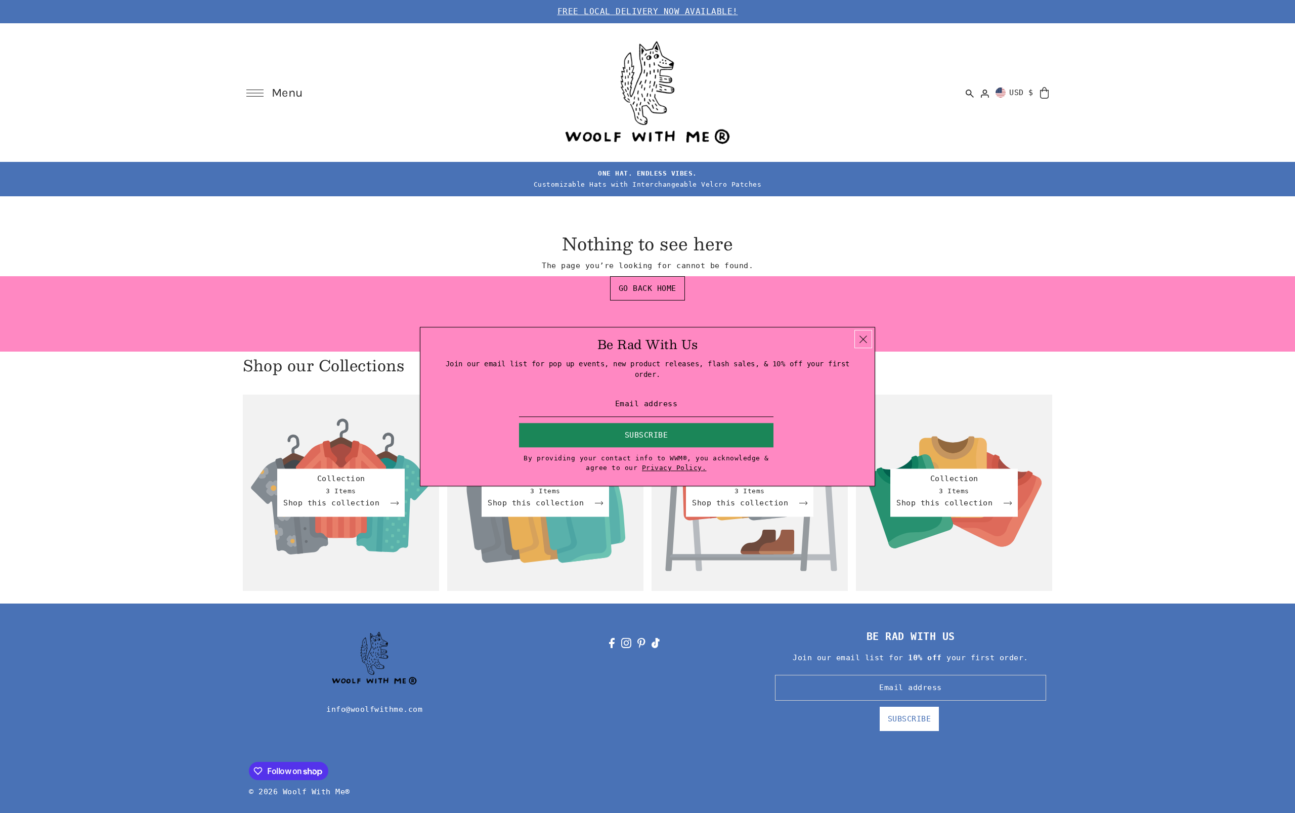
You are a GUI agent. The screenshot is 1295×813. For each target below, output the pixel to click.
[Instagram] (626, 643)
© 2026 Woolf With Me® (299, 791)
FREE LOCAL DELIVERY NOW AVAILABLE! (647, 11)
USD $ (1021, 92)
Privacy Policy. (674, 468)
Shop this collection (333, 503)
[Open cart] (1044, 92)
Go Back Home (647, 288)
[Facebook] (612, 643)
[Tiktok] (656, 643)
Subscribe (909, 718)
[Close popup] (863, 339)
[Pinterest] (641, 643)
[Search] (970, 92)
